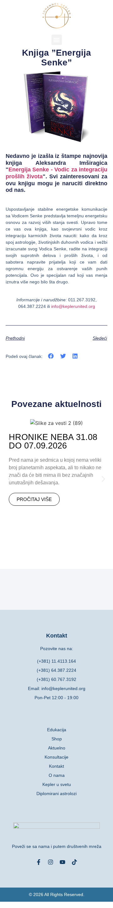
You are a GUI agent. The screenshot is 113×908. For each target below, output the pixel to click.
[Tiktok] (74, 862)
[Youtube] (62, 862)
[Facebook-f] (38, 862)
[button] (56, 40)
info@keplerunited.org (73, 306)
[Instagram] (50, 862)
